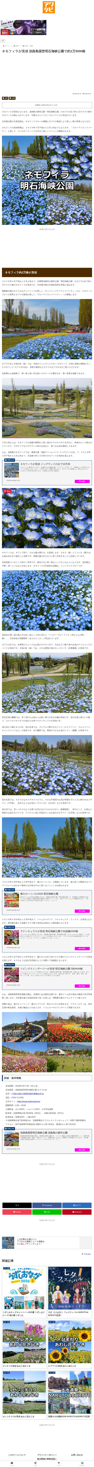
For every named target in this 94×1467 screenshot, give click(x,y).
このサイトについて (17, 1455)
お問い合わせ (77, 1455)
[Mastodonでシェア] (36, 939)
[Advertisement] (47, 73)
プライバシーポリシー (47, 1455)
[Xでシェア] (15, 939)
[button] (68, 952)
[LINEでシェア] (78, 945)
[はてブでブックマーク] (36, 945)
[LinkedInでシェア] (47, 952)
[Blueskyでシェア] (57, 939)
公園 (13, 98)
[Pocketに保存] (57, 945)
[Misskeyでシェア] (78, 939)
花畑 (6, 98)
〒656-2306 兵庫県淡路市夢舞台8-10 (27, 1094)
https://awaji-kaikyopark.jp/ (28, 1101)
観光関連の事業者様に (47, 1459)
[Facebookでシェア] (15, 945)
